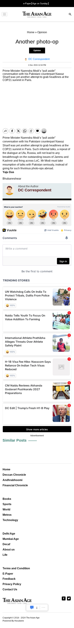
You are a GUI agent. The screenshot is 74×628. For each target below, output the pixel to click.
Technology (10, 520)
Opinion (37, 50)
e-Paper (27, 3)
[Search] (70, 14)
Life (5, 554)
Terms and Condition (16, 568)
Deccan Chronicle (14, 474)
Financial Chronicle (15, 485)
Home (6, 469)
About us (9, 549)
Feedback (9, 578)
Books (7, 498)
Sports (7, 504)
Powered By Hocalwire (13, 621)
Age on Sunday (40, 3)
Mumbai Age (11, 538)
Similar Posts (15, 440)
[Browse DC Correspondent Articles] (9, 190)
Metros (7, 514)
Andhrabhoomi (12, 480)
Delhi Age (9, 533)
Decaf (6, 544)
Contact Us (10, 589)
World (6, 509)
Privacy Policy (12, 584)
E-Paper (8, 573)
